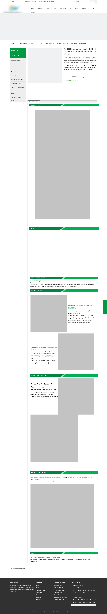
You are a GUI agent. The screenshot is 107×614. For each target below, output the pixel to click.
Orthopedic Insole (58, 592)
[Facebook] (91, 1)
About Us (38, 597)
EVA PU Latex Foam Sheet (60, 597)
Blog (37, 594)
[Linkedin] (94, 1)
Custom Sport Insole (59, 594)
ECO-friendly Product (59, 587)
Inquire (74, 76)
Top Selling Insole (58, 585)
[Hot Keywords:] (93, 8)
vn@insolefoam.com (30, 1)
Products (38, 587)
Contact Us (38, 599)
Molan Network (78, 611)
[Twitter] (96, 1)
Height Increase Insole (59, 590)
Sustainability (39, 592)
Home (37, 585)
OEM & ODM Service (41, 590)
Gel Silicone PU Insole (59, 599)
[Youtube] (96, 3)
